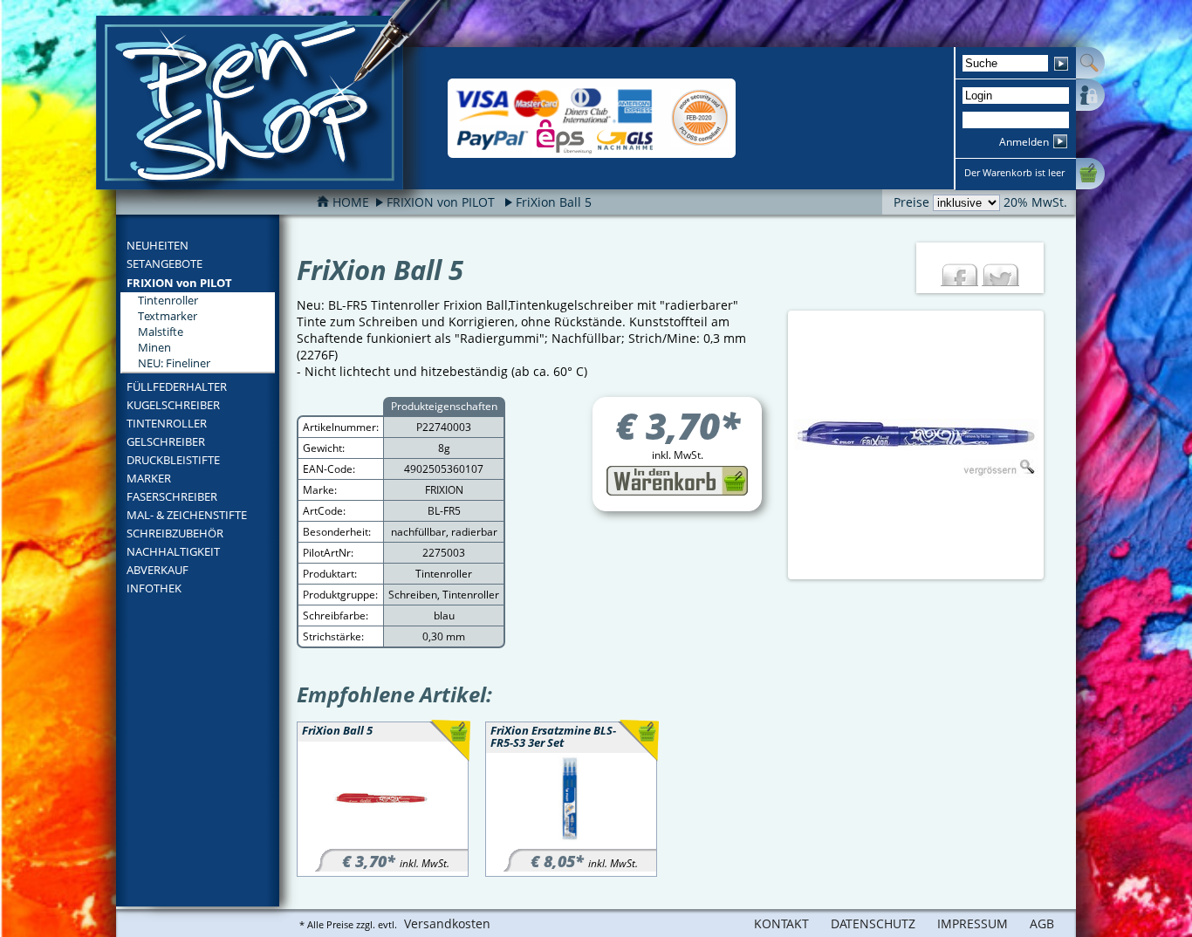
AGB (1042, 923)
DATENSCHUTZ (873, 923)
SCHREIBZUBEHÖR (175, 533)
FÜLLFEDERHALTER (177, 386)
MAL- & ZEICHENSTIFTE (187, 515)
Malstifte (160, 331)
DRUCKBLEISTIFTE (173, 460)
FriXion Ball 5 (554, 202)
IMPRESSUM (972, 923)
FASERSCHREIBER (172, 496)
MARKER (149, 478)
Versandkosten (447, 923)
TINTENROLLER (167, 423)
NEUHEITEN (157, 245)
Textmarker (167, 316)
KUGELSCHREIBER (173, 405)
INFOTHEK (154, 588)
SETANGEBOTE (164, 263)
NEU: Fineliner (174, 363)
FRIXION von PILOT (179, 283)
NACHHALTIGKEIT (173, 551)
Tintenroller (168, 300)
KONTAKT (781, 923)
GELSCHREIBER (166, 441)
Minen (154, 347)
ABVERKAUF (157, 570)
